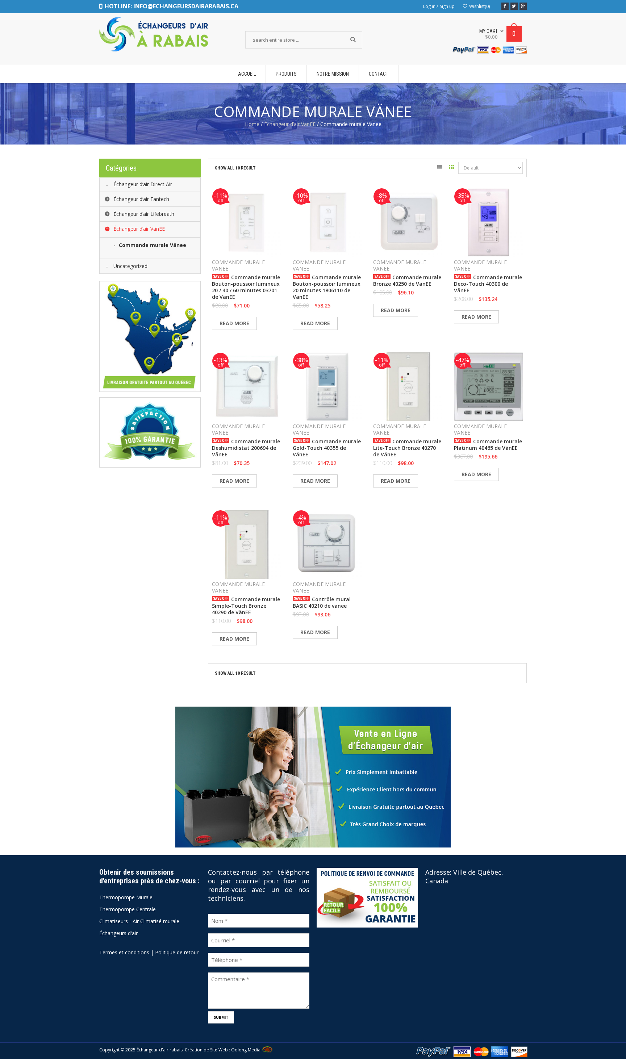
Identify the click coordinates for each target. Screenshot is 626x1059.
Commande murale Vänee (238, 265)
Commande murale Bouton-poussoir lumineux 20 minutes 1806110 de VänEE (327, 287)
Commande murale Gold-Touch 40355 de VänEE (327, 448)
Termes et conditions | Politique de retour (149, 952)
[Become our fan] (505, 6)
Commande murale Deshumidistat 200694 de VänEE (246, 448)
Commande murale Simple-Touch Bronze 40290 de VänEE (246, 606)
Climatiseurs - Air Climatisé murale (139, 921)
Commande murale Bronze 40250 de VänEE (407, 280)
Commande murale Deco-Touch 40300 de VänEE (488, 284)
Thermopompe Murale (126, 897)
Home (252, 124)
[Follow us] (514, 6)
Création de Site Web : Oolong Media (222, 1050)
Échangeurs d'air (118, 933)
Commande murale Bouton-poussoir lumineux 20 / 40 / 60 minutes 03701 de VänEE (246, 287)
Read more (234, 323)
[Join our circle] (523, 6)
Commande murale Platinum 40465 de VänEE (488, 444)
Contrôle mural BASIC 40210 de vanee (322, 602)
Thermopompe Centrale (127, 909)
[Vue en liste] (440, 169)
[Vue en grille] (451, 169)
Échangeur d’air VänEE (290, 124)
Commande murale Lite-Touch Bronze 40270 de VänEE (407, 448)
